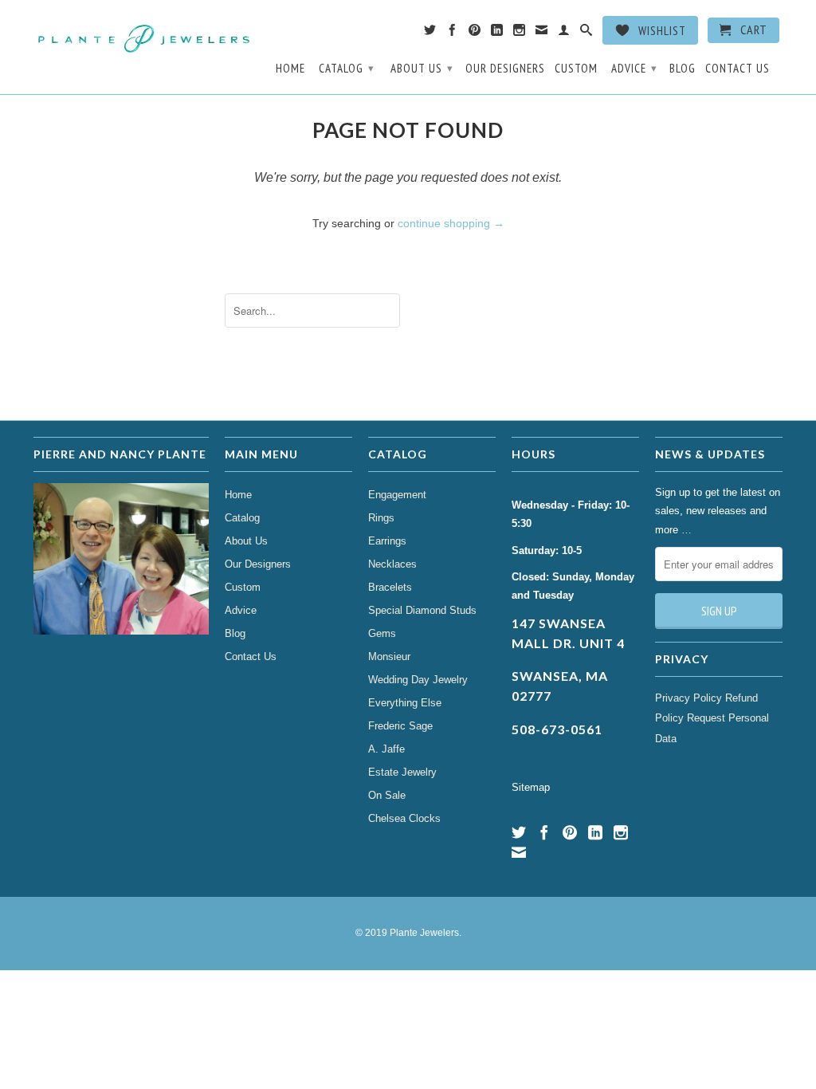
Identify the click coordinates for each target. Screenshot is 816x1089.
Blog (682, 68)
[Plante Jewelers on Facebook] (452, 33)
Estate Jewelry (402, 772)
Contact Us (737, 68)
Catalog (347, 68)
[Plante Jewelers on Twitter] (430, 33)
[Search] (586, 33)
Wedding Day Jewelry (418, 680)
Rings (381, 518)
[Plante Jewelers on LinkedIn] (497, 33)
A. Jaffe (386, 749)
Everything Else (404, 703)
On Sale (387, 795)
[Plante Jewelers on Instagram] (519, 33)
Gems (382, 633)
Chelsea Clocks (404, 818)
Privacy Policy (688, 698)
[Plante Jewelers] (145, 36)
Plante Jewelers (424, 932)
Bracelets (390, 587)
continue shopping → (451, 223)
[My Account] (564, 33)
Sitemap (531, 787)
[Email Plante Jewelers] (542, 33)
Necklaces (392, 564)
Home (290, 68)
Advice (634, 68)
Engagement (397, 495)
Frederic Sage (400, 726)
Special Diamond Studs (422, 610)
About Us (421, 68)
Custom (576, 68)
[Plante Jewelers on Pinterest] (475, 33)
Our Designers (505, 68)
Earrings (387, 541)
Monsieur (389, 656)
